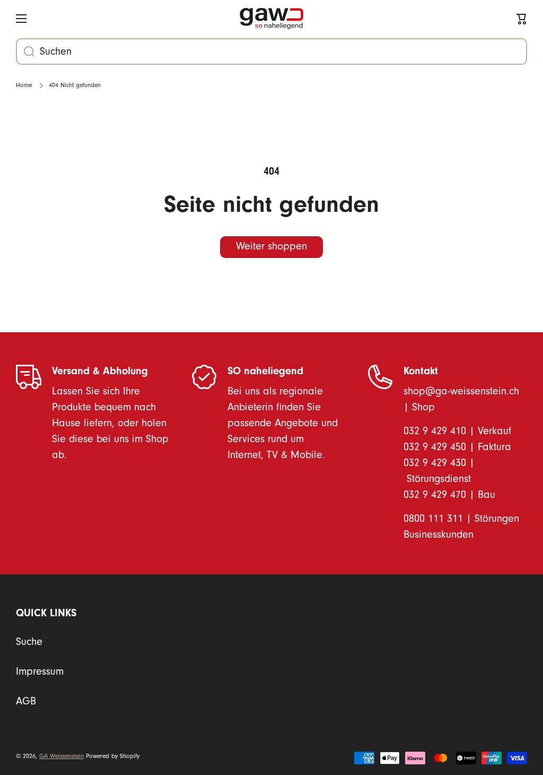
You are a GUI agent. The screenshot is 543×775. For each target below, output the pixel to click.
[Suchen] (25, 51)
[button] (521, 18)
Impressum (40, 671)
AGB (26, 701)
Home (24, 85)
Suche (29, 642)
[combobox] (271, 51)
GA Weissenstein (61, 756)
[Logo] (271, 19)
